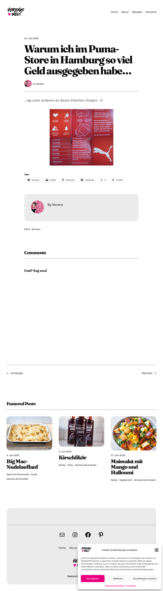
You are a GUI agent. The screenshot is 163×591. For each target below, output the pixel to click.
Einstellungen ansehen (144, 578)
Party (70, 465)
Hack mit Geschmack (18, 474)
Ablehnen (118, 578)
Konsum (36, 229)
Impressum (131, 585)
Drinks (62, 465)
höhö (27, 229)
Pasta (34, 474)
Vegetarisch (125, 480)
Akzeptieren (92, 578)
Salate (114, 480)
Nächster (147, 373)
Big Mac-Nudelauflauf (22, 464)
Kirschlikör (72, 457)
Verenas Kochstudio (17, 478)
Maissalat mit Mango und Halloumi (127, 467)
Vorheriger (17, 373)
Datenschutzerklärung (115, 585)
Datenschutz (74, 576)
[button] (156, 550)
